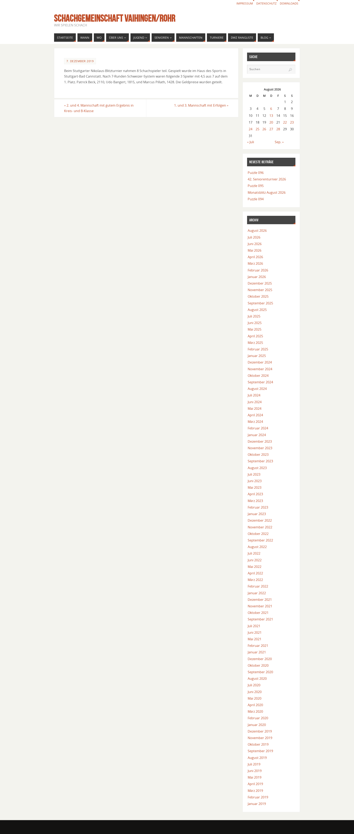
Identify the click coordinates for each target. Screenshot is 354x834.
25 (257, 129)
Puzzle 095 (256, 185)
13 (271, 115)
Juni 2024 (255, 402)
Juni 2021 (255, 632)
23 (292, 122)
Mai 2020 (254, 698)
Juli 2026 (254, 237)
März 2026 (255, 263)
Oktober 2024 (258, 375)
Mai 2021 (254, 639)
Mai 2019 (254, 777)
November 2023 (260, 448)
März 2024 (255, 421)
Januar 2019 (257, 803)
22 (285, 122)
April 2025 (255, 336)
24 (250, 129)
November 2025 (260, 290)
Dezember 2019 (260, 731)
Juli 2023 (254, 474)
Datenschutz (266, 3)
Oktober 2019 (258, 744)
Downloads (289, 3)
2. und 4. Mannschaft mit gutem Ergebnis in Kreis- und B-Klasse (99, 108)
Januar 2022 (257, 593)
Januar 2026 (257, 277)
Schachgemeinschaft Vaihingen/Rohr (114, 18)
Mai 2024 (254, 408)
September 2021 (260, 619)
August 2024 (257, 388)
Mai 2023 (254, 487)
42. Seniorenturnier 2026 (267, 179)
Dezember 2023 (260, 441)
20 (271, 122)
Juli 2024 (254, 395)
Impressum (244, 3)
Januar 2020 (257, 725)
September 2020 (260, 672)
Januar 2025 (257, 355)
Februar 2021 (258, 645)
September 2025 (260, 303)
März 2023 (255, 501)
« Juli (250, 142)
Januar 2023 (257, 514)
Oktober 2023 (258, 454)
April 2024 (255, 415)
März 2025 (255, 342)
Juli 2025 (254, 316)
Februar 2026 (258, 270)
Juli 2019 (254, 764)
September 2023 (260, 461)
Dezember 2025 (260, 283)
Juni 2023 (255, 481)
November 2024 (260, 369)
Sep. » (279, 142)
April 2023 (255, 494)
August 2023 (257, 468)
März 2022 (255, 579)
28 (278, 129)
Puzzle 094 (256, 199)
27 (271, 129)
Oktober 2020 (258, 665)
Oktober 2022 (258, 533)
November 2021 (260, 606)
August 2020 (257, 678)
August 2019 (257, 757)
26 (264, 129)
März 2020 (255, 711)
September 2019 (260, 751)
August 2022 (257, 547)
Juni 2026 (255, 244)
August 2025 (257, 309)
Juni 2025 (255, 323)
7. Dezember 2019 (80, 61)
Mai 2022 (254, 566)
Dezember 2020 (260, 659)
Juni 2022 (255, 560)
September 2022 (260, 540)
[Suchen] (290, 70)
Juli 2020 (254, 685)
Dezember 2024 (260, 362)
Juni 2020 (255, 692)
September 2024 (260, 382)
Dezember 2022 (260, 520)
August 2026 (257, 230)
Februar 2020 (258, 718)
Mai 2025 (254, 329)
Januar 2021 (257, 652)
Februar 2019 (258, 797)
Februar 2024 (258, 428)
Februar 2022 (258, 586)
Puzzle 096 (256, 172)
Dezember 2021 (260, 599)
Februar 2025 (258, 349)
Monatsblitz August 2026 (267, 192)
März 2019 (255, 790)
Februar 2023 (258, 507)
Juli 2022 (254, 553)
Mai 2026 (254, 250)
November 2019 (260, 738)
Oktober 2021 (258, 612)
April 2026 (255, 257)
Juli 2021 (254, 626)
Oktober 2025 (258, 296)
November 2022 (260, 527)
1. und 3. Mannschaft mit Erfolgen (201, 105)
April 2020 (255, 705)
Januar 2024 (257, 435)
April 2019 (255, 784)
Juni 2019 (255, 771)
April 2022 (255, 573)
